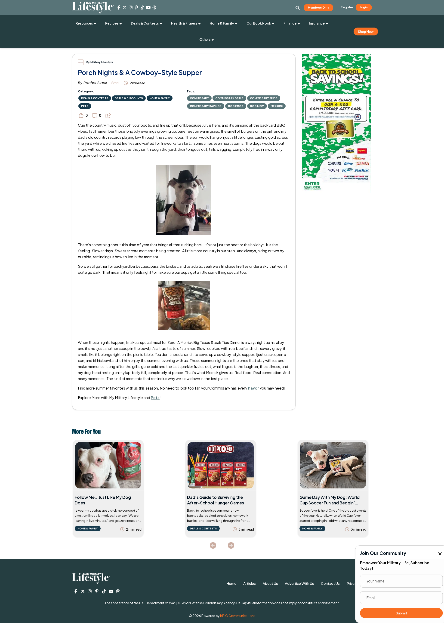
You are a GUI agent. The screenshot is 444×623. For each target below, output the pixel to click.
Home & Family (222, 23)
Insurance (317, 23)
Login (364, 7)
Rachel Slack (95, 82)
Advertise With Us (299, 583)
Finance (290, 23)
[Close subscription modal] (436, 554)
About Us (270, 583)
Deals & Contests (145, 23)
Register (347, 7)
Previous (213, 545)
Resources (84, 23)
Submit (397, 613)
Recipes (111, 23)
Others (204, 39)
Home (231, 583)
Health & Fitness (184, 23)
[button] (297, 8)
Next (231, 545)
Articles (249, 583)
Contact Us (330, 583)
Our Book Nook (259, 23)
